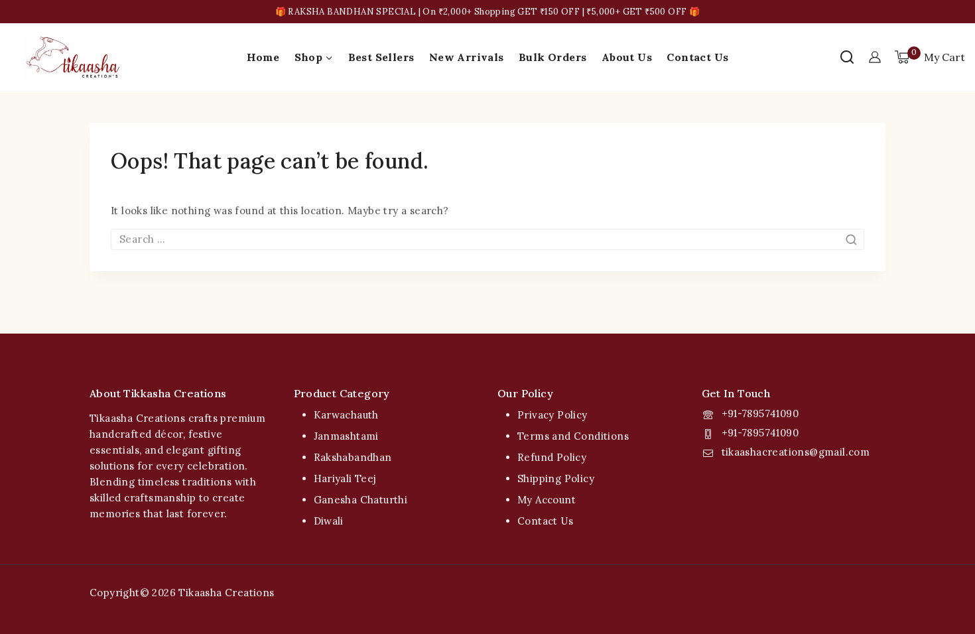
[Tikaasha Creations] (73, 57)
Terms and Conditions (573, 436)
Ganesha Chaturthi (361, 499)
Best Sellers (381, 57)
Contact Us (697, 57)
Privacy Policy (552, 415)
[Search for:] (487, 239)
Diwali (329, 521)
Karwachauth (346, 415)
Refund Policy (551, 457)
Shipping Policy (555, 478)
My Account (546, 499)
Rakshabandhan (353, 457)
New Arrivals (466, 57)
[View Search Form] (847, 57)
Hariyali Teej (345, 478)
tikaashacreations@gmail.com (796, 452)
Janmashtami (346, 436)
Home (263, 57)
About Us (627, 57)
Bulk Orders (552, 57)
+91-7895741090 (760, 413)
